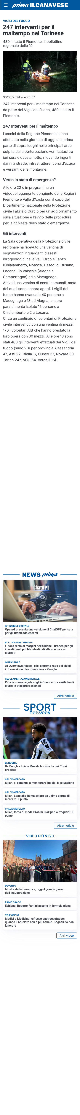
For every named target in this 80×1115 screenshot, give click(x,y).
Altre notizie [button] (65, 696)
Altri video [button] (67, 935)
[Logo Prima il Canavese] (40, 5)
